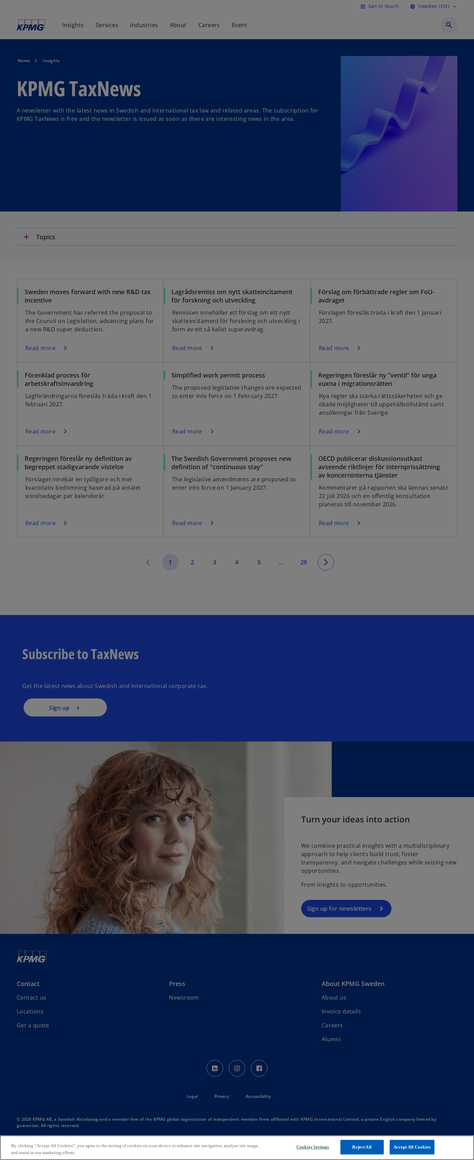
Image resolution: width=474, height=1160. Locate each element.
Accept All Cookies (412, 1147)
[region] (237, 1147)
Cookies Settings (312, 1147)
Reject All (361, 1147)
